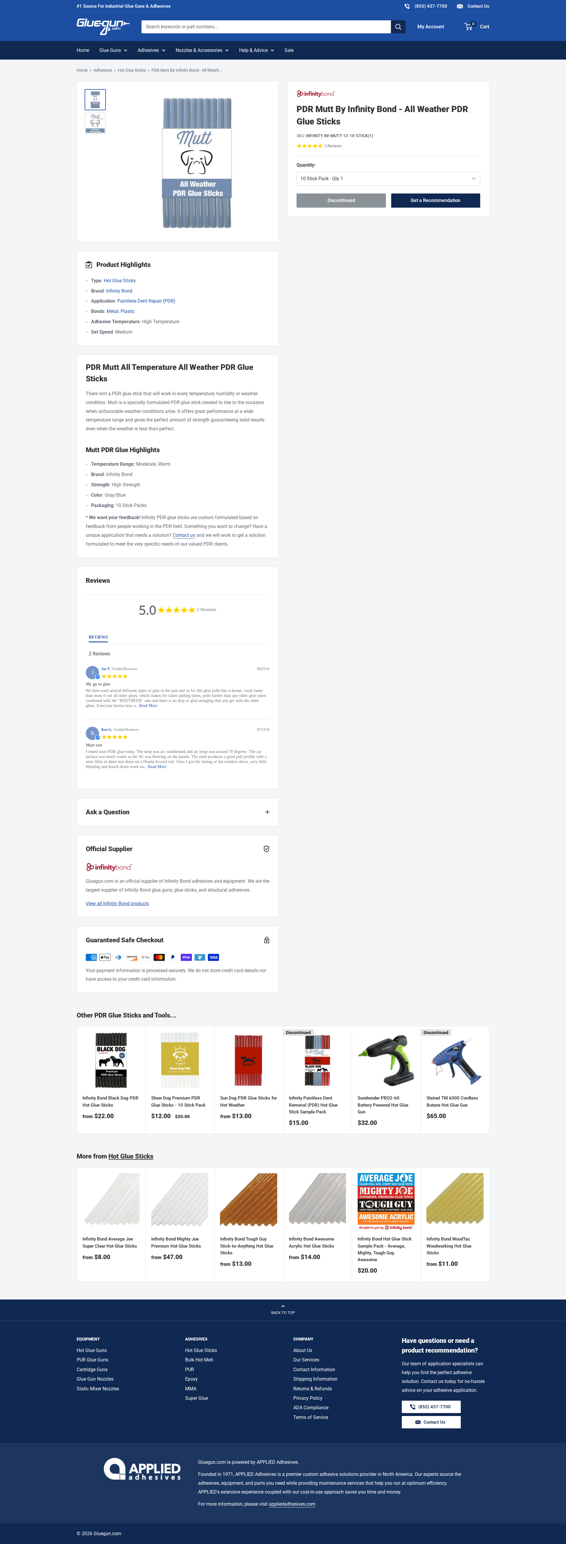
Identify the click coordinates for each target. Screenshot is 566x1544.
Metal (113, 311)
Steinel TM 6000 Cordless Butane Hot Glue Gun (452, 1102)
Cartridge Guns (92, 1369)
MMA (190, 1389)
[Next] (489, 1224)
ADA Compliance (310, 1407)
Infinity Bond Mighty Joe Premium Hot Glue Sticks (176, 1243)
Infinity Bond (119, 291)
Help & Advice (253, 50)
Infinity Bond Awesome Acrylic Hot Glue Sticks (311, 1243)
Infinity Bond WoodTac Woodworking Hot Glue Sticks (449, 1246)
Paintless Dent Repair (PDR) (146, 301)
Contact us (184, 535)
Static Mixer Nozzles (98, 1389)
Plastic (128, 311)
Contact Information (314, 1369)
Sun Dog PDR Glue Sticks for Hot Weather (248, 1102)
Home (83, 50)
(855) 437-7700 (425, 6)
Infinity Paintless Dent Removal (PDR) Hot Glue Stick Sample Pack (313, 1105)
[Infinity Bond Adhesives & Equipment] (388, 93)
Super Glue (196, 1398)
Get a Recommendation (435, 200)
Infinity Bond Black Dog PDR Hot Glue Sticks (111, 1102)
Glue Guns (110, 50)
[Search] (398, 26)
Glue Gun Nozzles (95, 1379)
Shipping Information (315, 1379)
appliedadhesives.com (292, 1504)
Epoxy (191, 1379)
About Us (302, 1350)
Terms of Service (310, 1417)
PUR (189, 1369)
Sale (289, 50)
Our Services (306, 1360)
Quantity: (329, 165)
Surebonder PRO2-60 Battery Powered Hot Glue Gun (383, 1105)
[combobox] (266, 26)
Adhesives (148, 50)
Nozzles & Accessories (199, 50)
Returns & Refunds (312, 1389)
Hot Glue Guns (92, 1350)
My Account (430, 26)
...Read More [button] (146, 705)
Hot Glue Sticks (132, 70)
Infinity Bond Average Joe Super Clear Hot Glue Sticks (110, 1243)
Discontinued (341, 200)
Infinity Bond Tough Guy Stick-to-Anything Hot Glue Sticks (246, 1246)
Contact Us (477, 6)
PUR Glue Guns (92, 1360)
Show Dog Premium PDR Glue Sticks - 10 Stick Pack (178, 1102)
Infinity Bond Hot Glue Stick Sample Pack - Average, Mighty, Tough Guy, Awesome (385, 1250)
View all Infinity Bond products (117, 903)
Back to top (283, 1312)
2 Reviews (333, 146)
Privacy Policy (308, 1398)
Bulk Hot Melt (199, 1360)
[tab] (98, 638)
